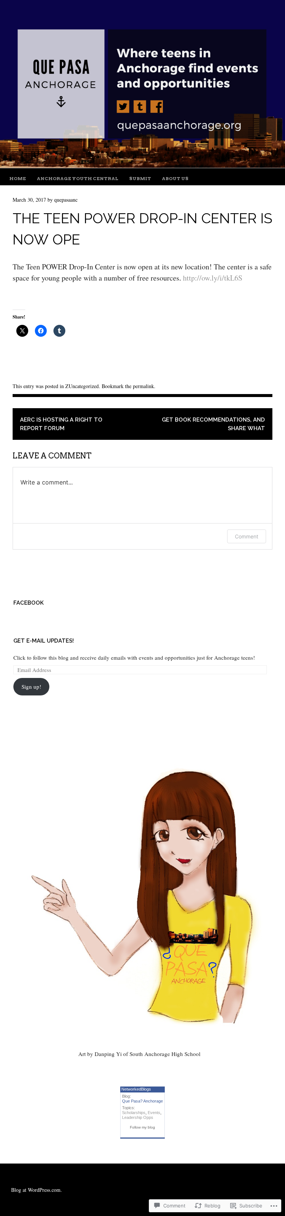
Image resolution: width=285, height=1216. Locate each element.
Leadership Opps (137, 1117)
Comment (246, 536)
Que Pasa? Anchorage (142, 1101)
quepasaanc (66, 199)
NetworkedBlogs (136, 1089)
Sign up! (31, 686)
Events (154, 1112)
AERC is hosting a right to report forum (61, 424)
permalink (143, 386)
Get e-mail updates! (43, 640)
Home (17, 178)
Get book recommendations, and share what (213, 424)
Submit (140, 178)
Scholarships (133, 1112)
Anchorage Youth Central (77, 178)
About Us (175, 178)
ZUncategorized (82, 386)
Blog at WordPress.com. (36, 1189)
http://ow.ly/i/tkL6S (212, 278)
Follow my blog (142, 1127)
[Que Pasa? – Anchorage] (142, 165)
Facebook (28, 602)
